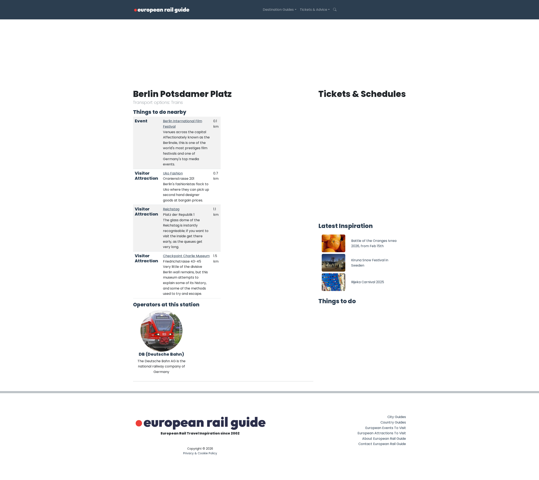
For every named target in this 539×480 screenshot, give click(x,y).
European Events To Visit (385, 427)
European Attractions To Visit (382, 433)
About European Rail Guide (384, 438)
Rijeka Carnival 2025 (367, 282)
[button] (334, 9)
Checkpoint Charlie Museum (186, 255)
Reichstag (171, 209)
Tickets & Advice (313, 9)
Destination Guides (278, 9)
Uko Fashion (173, 173)
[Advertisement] (269, 50)
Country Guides (393, 422)
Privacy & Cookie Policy (200, 453)
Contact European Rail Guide (382, 443)
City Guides (396, 416)
